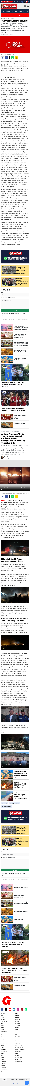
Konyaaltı (3, 1061)
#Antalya (4, 803)
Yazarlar (19, 1)
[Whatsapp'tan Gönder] (12, 57)
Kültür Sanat (4, 1031)
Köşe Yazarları (19, 1035)
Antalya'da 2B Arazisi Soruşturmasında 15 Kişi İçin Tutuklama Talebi (15, 15)
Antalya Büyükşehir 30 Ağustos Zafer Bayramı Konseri (20, 417)
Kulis (2, 1015)
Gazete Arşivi (18, 1061)
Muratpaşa (4, 1069)
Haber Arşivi (18, 1059)
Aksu (2, 1037)
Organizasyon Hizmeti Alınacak (19, 424)
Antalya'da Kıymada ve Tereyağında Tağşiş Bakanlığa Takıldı (20, 335)
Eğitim (17, 1015)
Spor (2, 1023)
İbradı (2, 1053)
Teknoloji (17, 1025)
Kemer (3, 1057)
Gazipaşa (3, 1049)
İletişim (17, 1055)
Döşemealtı (4, 1043)
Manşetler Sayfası (20, 1039)
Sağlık (16, 1013)
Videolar (13, 431)
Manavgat (3, 1067)
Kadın (2, 1029)
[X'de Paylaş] (9, 57)
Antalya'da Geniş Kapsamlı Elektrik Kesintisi (20, 358)
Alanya (3, 1039)
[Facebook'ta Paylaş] (6, 57)
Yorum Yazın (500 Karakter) (8, 297)
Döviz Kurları (18, 1043)
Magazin (17, 1023)
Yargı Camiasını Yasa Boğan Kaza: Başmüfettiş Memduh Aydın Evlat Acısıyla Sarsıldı (21, 343)
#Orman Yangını (6, 806)
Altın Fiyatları (18, 1045)
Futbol (17, 1027)
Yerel (2, 1027)
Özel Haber (4, 1021)
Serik (2, 1071)
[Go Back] (27, 1083)
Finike (2, 1047)
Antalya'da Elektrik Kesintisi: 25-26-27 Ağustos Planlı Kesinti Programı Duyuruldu (21, 327)
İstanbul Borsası (19, 1041)
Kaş (2, 1055)
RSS (5, 1079)
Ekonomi (3, 1017)
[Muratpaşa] (15, 958)
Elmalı (2, 1045)
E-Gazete (15, 1)
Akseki (2, 1035)
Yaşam (3, 1025)
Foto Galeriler (19, 1037)
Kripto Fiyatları (19, 1047)
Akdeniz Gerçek (5, 18)
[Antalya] (15, 372)
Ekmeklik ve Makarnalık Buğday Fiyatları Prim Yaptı (21, 351)
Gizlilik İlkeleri (18, 1057)
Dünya (17, 1021)
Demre (3, 1041)
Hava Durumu (18, 1051)
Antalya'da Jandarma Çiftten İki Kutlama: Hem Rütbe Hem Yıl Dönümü (13, 385)
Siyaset (3, 1019)
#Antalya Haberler (14, 803)
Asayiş (17, 1017)
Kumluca (3, 1065)
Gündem (13, 18)
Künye (16, 1053)
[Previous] (1, 15)
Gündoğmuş (4, 1051)
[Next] (27, 15)
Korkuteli (3, 1063)
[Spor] (15, 398)
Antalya (17, 431)
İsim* (2, 292)
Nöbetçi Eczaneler (20, 1049)
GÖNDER (15, 310)
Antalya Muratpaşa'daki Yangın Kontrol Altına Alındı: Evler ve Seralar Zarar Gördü (15, 970)
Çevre (16, 1029)
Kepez (2, 1059)
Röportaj (17, 1019)
